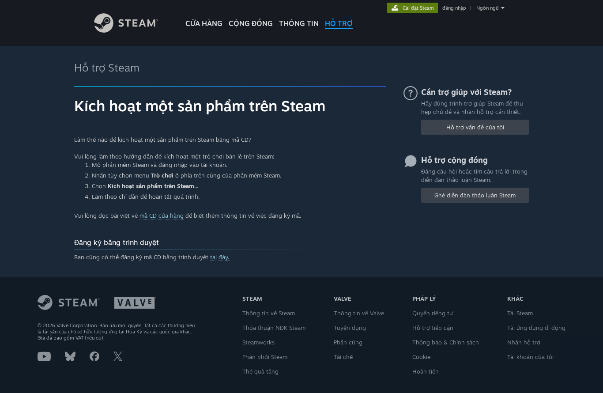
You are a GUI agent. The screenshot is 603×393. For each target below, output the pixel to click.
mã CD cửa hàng (161, 215)
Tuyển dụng (350, 327)
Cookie (421, 356)
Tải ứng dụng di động (536, 327)
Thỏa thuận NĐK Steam (273, 327)
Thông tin (299, 23)
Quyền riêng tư (432, 313)
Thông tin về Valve (359, 313)
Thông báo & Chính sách (445, 342)
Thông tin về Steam (268, 313)
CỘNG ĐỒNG (251, 23)
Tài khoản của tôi (530, 356)
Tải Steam (520, 313)
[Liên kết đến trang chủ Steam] (126, 30)
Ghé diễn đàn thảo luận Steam (475, 195)
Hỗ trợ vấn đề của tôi (475, 127)
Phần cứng (348, 342)
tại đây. (220, 257)
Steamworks (258, 342)
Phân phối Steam (264, 356)
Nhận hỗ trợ (523, 342)
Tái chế (343, 356)
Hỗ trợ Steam (106, 67)
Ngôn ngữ (487, 8)
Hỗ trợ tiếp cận (432, 327)
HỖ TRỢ (339, 23)
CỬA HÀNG (203, 23)
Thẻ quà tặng (260, 371)
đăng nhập (454, 8)
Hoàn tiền (425, 371)
